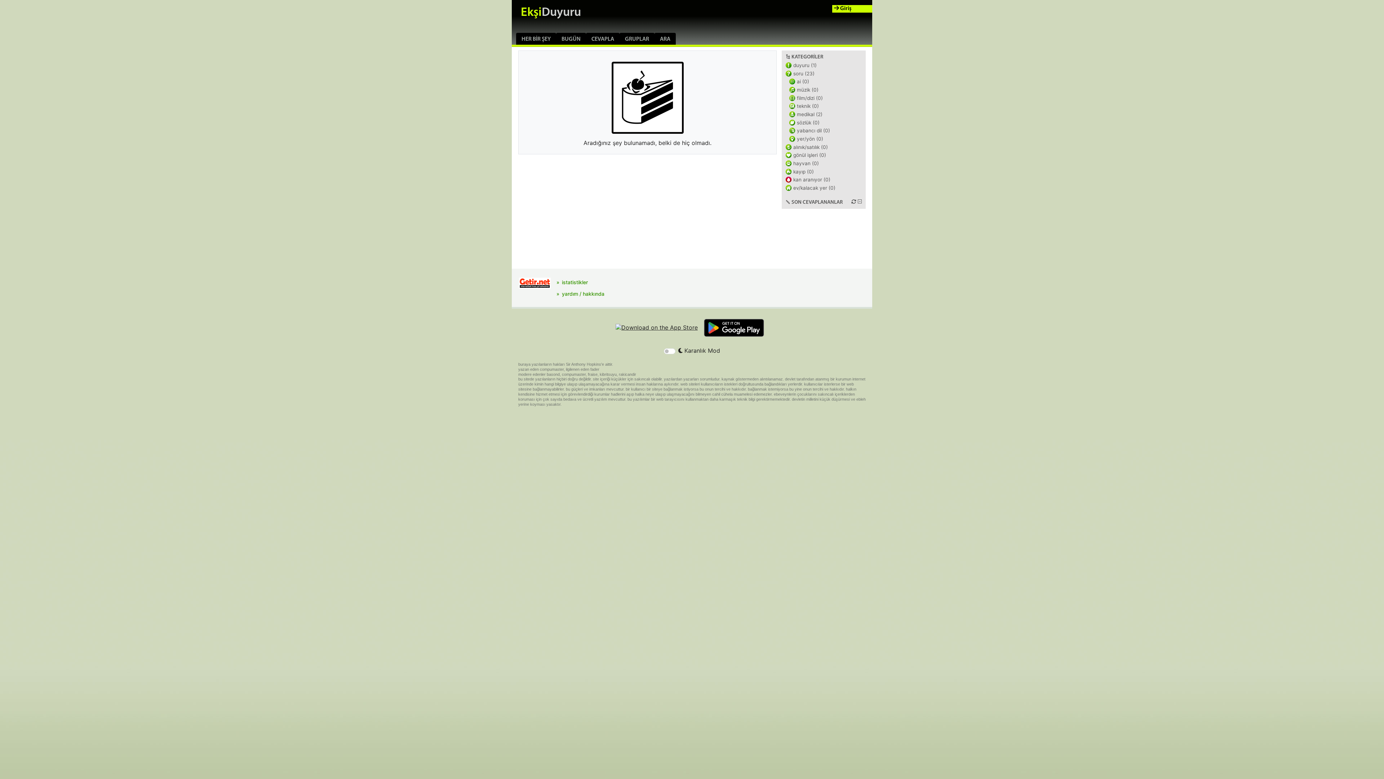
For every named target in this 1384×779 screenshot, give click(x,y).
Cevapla (602, 39)
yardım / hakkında (583, 294)
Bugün (571, 39)
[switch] (669, 351)
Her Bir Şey (536, 39)
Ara (665, 39)
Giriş (845, 9)
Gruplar (637, 39)
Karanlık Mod (701, 350)
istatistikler (575, 282)
